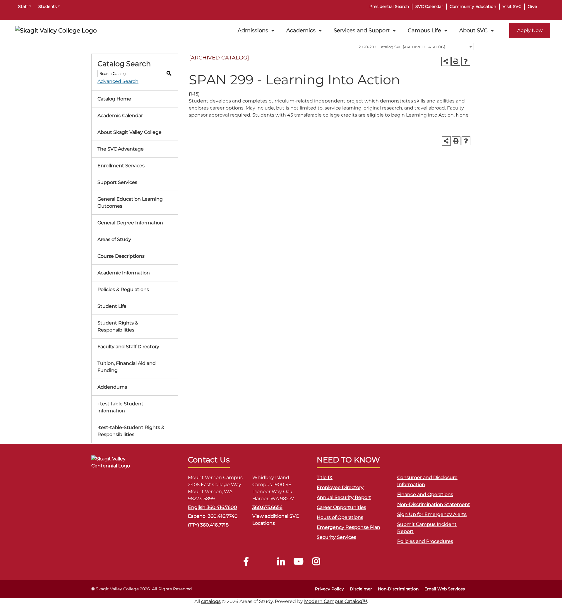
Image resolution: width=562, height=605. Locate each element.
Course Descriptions (121, 256)
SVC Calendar (429, 6)
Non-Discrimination (398, 589)
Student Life (111, 306)
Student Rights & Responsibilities (117, 326)
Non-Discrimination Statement (433, 504)
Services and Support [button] (362, 30)
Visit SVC (512, 6)
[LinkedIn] (281, 563)
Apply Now (530, 30)
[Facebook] (246, 563)
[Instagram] (316, 563)
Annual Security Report (344, 497)
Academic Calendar (120, 115)
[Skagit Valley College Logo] (56, 30)
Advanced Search (117, 81)
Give (532, 6)
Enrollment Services (121, 165)
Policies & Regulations (123, 289)
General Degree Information (130, 222)
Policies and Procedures (425, 541)
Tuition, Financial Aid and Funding (126, 366)
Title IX (325, 477)
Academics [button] (301, 30)
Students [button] (47, 6)
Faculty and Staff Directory (128, 346)
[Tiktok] (263, 563)
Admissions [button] (253, 30)
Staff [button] (23, 6)
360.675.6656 (267, 507)
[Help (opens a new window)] (465, 61)
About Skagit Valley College (129, 132)
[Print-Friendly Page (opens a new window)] (455, 61)
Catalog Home (114, 99)
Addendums (112, 387)
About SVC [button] (473, 30)
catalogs (211, 601)
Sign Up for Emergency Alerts (432, 514)
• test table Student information (120, 407)
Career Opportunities (341, 507)
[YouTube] (298, 563)
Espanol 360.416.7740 (213, 516)
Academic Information (123, 273)
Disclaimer (361, 589)
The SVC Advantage (120, 149)
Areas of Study (114, 239)
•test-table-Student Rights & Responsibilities (131, 431)
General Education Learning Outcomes (130, 202)
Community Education (473, 6)
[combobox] (415, 46)
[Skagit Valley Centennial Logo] (120, 465)
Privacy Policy (329, 589)
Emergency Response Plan (348, 527)
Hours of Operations (340, 517)
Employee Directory (340, 487)
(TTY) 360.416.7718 (208, 525)
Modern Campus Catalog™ (335, 601)
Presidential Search (389, 6)
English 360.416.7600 (212, 507)
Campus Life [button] (424, 30)
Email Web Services (444, 589)
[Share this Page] (445, 61)
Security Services (336, 537)
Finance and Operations (425, 494)
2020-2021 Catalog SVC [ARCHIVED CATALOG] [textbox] (402, 47)
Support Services (117, 182)
